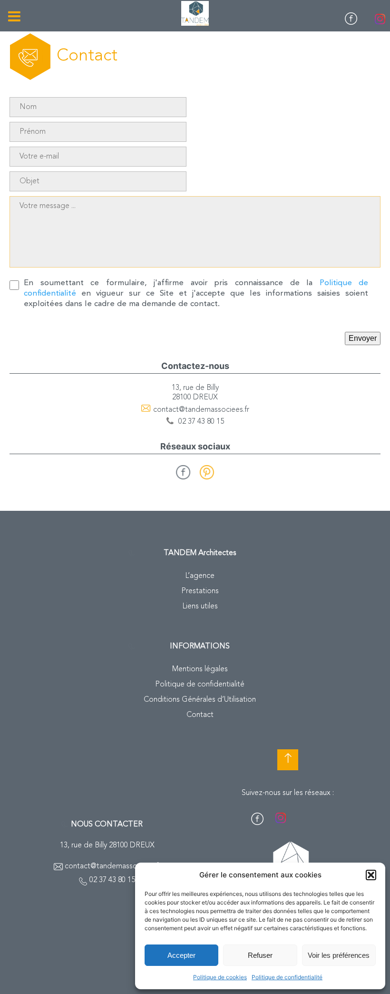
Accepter (181, 955)
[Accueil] (195, 13)
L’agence (199, 576)
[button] (371, 875)
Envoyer (363, 338)
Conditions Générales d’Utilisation (200, 700)
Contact (200, 715)
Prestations (200, 591)
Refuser (260, 955)
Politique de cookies (220, 977)
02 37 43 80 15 (201, 422)
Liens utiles (200, 606)
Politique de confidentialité (287, 977)
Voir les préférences (339, 955)
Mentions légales (200, 669)
